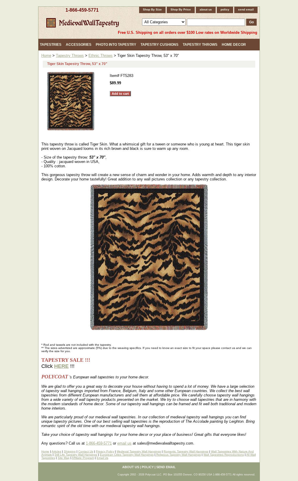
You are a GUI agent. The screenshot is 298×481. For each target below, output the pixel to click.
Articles (56, 451)
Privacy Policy (105, 451)
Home (46, 55)
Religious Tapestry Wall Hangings (178, 454)
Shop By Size (152, 9)
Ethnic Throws (100, 55)
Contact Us (85, 451)
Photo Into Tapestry (116, 45)
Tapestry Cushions (159, 45)
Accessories (78, 45)
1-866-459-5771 (82, 10)
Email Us (102, 457)
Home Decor (234, 45)
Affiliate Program (83, 457)
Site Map (64, 457)
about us (206, 9)
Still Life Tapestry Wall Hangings (75, 454)
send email (246, 9)
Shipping (70, 451)
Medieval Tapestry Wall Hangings (139, 451)
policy (225, 9)
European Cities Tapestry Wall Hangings (127, 454)
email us (124, 443)
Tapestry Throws (200, 45)
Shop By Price (181, 9)
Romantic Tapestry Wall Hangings (186, 451)
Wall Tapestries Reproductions (223, 454)
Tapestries (50, 45)
